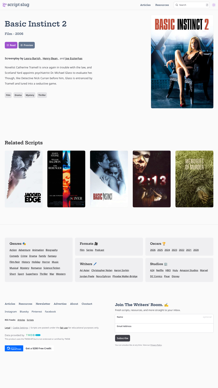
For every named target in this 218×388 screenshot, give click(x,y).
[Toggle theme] (214, 5)
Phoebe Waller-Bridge (125, 276)
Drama (18, 95)
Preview (28, 45)
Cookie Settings (20, 327)
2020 (196, 250)
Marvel (204, 270)
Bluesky (24, 311)
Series (89, 250)
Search (193, 4)
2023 (174, 250)
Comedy (14, 256)
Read (13, 45)
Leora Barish (32, 58)
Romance (36, 268)
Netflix (160, 270)
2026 (153, 250)
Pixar (167, 276)
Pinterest (37, 311)
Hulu (175, 270)
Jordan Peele (87, 276)
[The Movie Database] (32, 335)
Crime (24, 256)
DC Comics (156, 276)
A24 (152, 270)
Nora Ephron (103, 276)
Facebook (50, 311)
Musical (14, 268)
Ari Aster (85, 270)
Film (8, 95)
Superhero (32, 274)
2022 (181, 250)
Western (61, 274)
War (52, 274)
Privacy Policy (156, 345)
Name (164, 316)
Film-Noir (15, 262)
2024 (167, 250)
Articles (145, 4)
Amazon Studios (189, 270)
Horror (46, 262)
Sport (21, 274)
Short (13, 274)
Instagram (11, 311)
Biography (52, 250)
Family (42, 256)
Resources (162, 4)
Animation (38, 250)
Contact (87, 303)
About (74, 303)
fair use (64, 327)
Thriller (42, 95)
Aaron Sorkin (121, 270)
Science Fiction (51, 268)
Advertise (60, 303)
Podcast (99, 250)
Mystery (30, 95)
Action (13, 250)
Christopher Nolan (101, 270)
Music (55, 262)
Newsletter (43, 303)
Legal (7, 327)
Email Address (124, 326)
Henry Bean (50, 58)
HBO (168, 270)
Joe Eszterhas (73, 58)
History (26, 262)
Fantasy (52, 256)
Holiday (36, 262)
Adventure (24, 250)
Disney (175, 276)
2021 (188, 250)
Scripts (30, 319)
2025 (160, 250)
